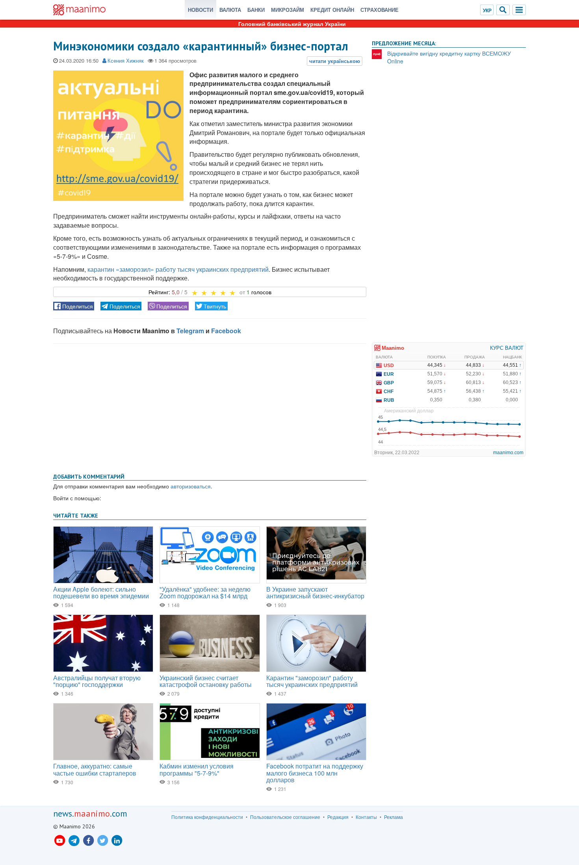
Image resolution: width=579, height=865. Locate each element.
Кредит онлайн (332, 9)
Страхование (379, 9)
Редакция (338, 817)
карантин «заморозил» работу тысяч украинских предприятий (178, 269)
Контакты (366, 817)
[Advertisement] (209, 407)
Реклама (393, 817)
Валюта (230, 9)
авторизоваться (191, 486)
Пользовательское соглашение (285, 817)
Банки (256, 9)
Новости (200, 9)
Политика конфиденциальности (207, 817)
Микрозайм (287, 9)
